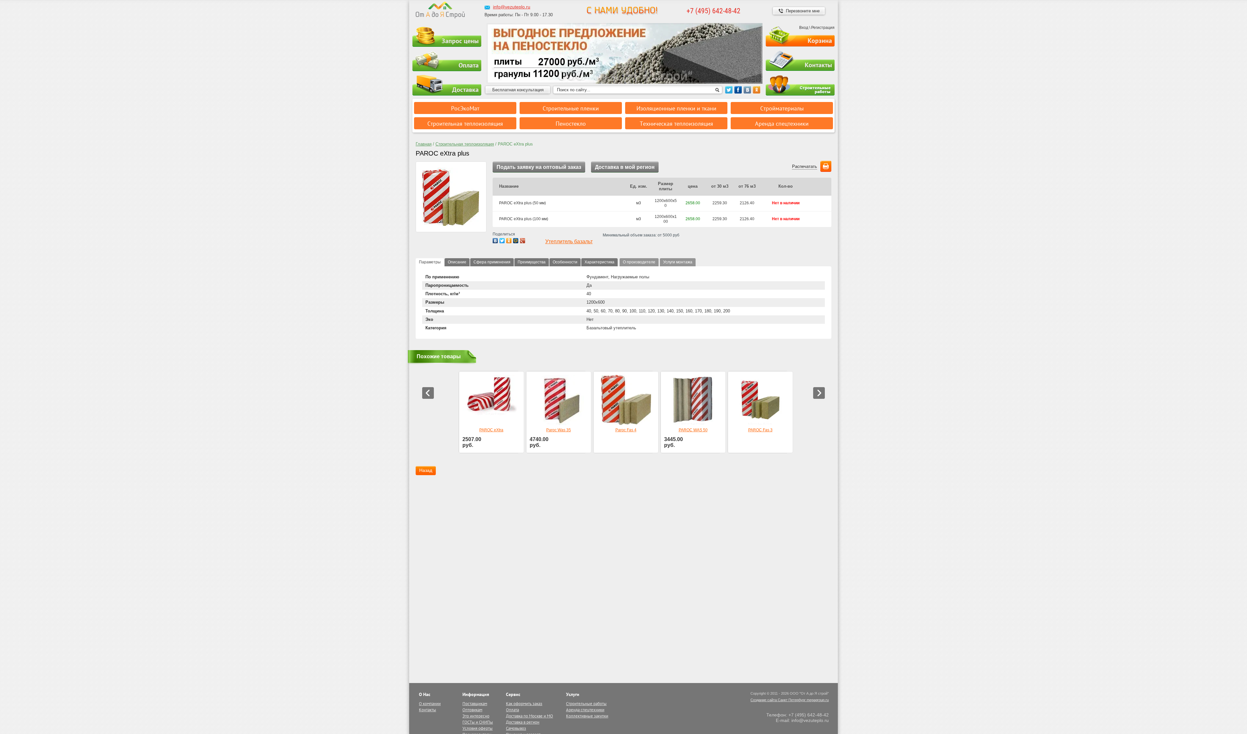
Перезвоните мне (803, 10)
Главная (424, 144)
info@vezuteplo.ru (511, 6)
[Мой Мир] (515, 240)
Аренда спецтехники (585, 710)
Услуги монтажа (677, 262)
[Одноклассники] (509, 240)
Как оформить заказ (524, 703)
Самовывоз (516, 728)
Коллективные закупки (587, 716)
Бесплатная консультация (518, 89)
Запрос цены (460, 41)
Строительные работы (800, 85)
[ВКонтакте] (495, 240)
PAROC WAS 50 (693, 430)
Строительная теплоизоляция (464, 144)
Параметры (430, 262)
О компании (430, 703)
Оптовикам (472, 710)
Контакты (818, 65)
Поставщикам (474, 703)
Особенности (565, 262)
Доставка (465, 89)
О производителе (639, 262)
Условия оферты (477, 728)
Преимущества (532, 262)
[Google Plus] (522, 240)
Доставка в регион (522, 722)
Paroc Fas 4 (625, 430)
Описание (457, 262)
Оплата (469, 65)
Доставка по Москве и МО (529, 716)
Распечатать (804, 166)
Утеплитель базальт (569, 241)
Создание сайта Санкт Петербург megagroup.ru (789, 700)
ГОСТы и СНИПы (477, 722)
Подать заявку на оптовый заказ (539, 167)
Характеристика (599, 262)
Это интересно (475, 716)
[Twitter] (502, 240)
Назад (425, 470)
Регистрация (823, 27)
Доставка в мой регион (625, 167)
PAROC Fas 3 (760, 430)
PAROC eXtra (491, 430)
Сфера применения (491, 262)
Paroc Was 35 (558, 430)
